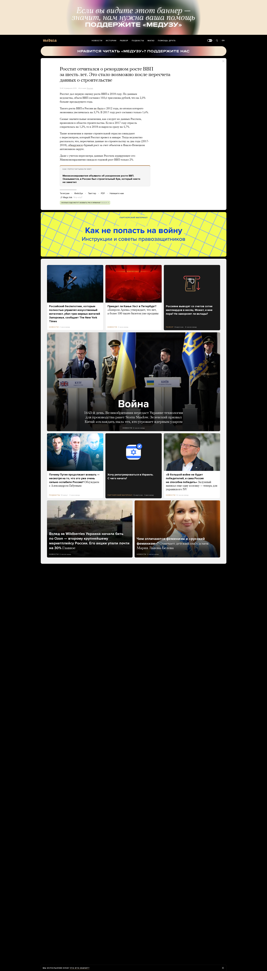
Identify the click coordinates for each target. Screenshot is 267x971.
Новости (97, 40)
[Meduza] (50, 40)
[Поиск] (217, 40)
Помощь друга (166, 40)
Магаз (151, 40)
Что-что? (77, 197)
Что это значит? (80, 968)
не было (99, 108)
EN (223, 40)
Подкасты (138, 40)
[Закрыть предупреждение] (223, 968)
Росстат (90, 88)
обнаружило (75, 145)
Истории (111, 40)
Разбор (124, 40)
